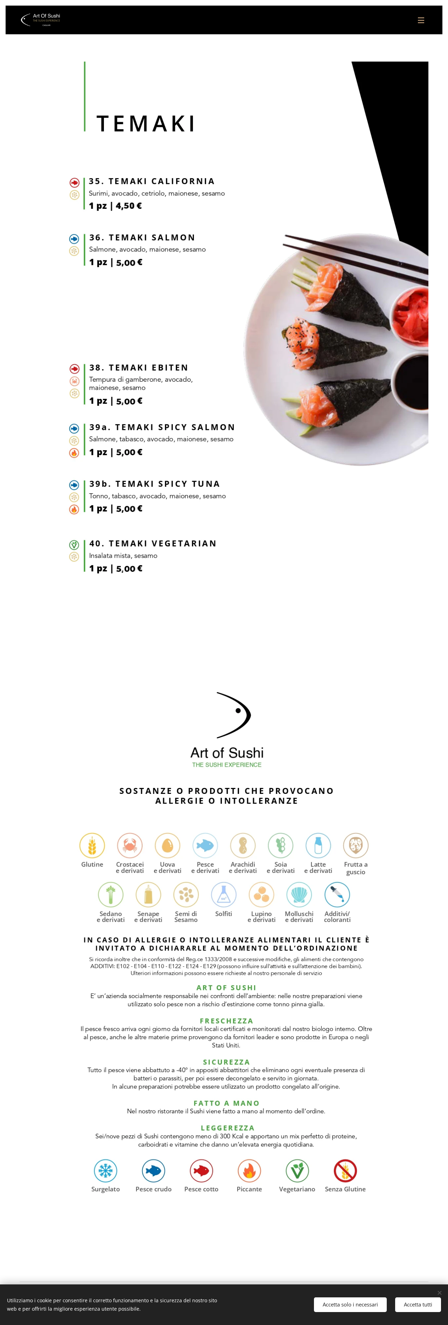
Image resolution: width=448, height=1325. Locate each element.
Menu (423, 20)
